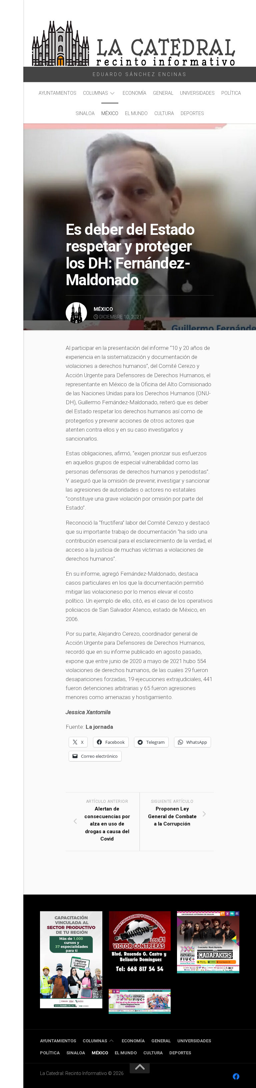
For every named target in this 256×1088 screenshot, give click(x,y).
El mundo (136, 113)
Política (231, 93)
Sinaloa (85, 113)
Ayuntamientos (57, 93)
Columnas (95, 93)
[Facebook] (236, 1076)
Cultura (164, 113)
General (163, 93)
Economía (134, 93)
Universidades (197, 93)
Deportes (192, 113)
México (109, 113)
